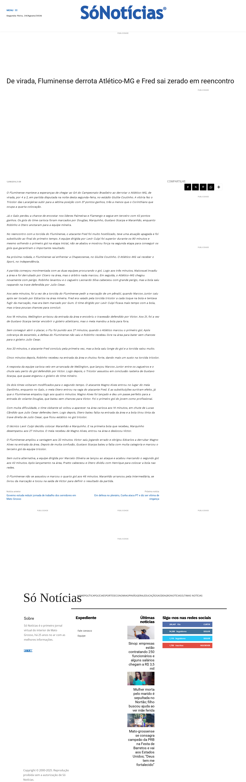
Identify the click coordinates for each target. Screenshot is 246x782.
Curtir (206, 624)
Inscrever (205, 645)
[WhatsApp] (211, 187)
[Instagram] (26, 650)
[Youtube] (31, 650)
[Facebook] (187, 187)
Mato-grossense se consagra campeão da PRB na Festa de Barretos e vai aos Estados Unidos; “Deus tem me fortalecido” (141, 748)
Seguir (206, 631)
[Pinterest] (203, 187)
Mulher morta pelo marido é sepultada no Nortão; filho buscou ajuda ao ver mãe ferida (141, 699)
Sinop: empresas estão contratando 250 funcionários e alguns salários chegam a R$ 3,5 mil (141, 656)
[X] (195, 187)
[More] (218, 187)
